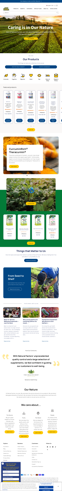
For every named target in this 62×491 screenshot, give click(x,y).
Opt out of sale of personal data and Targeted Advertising (46, 483)
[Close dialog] (3, 464)
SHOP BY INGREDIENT (44, 67)
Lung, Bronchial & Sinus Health (31, 102)
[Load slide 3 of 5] (31, 175)
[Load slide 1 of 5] (27, 175)
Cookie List (6, 453)
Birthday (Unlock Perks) (8, 477)
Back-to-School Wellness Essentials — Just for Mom (11, 321)
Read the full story (15, 289)
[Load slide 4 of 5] (33, 175)
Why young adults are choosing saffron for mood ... (30, 321)
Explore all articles (31, 260)
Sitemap (5, 460)
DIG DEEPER (31, 38)
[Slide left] (28, 126)
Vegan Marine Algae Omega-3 (10, 229)
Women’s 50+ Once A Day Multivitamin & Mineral (52, 229)
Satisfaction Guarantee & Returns (37, 454)
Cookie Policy (4, 489)
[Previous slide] (24, 175)
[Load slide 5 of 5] (35, 175)
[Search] (57, 12)
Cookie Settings (7, 455)
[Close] (58, 486)
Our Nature (6, 446)
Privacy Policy (6, 458)
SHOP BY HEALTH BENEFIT (18, 67)
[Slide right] (33, 126)
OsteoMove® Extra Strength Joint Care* (42, 102)
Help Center (34, 451)
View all (31, 129)
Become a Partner (22, 453)
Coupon (33, 464)
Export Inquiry (21, 446)
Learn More (14, 166)
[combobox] (31, 12)
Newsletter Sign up (36, 462)
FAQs (33, 457)
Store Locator (35, 446)
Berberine (8, 101)
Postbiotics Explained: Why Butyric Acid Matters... (49, 321)
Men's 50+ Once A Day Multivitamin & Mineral (23, 229)
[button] (16, 8)
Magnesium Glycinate (19, 102)
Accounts (34, 448)
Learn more (10, 432)
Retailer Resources (22, 451)
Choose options (8, 120)
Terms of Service (7, 451)
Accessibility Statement (37, 466)
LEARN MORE (31, 203)
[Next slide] (38, 175)
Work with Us (21, 455)
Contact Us (34, 459)
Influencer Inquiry (22, 448)
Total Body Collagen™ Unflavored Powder (53, 103)
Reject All (46, 487)
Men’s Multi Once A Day (38, 228)
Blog (4, 448)
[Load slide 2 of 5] (29, 175)
